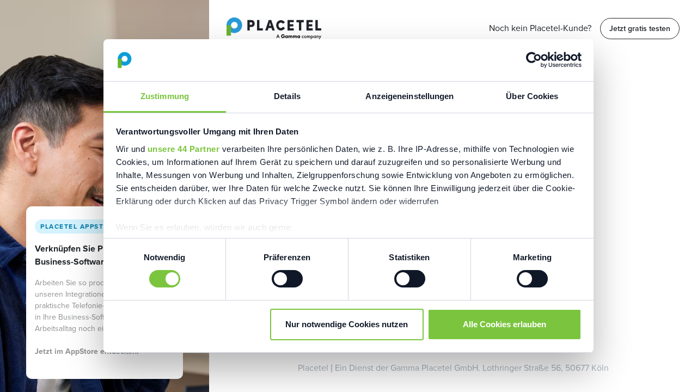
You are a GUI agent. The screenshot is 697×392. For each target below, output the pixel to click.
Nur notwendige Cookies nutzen (346, 324)
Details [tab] (287, 96)
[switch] (287, 278)
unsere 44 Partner (184, 149)
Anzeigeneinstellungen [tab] (409, 96)
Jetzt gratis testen (639, 28)
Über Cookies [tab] (532, 96)
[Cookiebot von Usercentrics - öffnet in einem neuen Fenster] (534, 60)
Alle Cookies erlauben (504, 324)
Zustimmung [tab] (164, 96)
